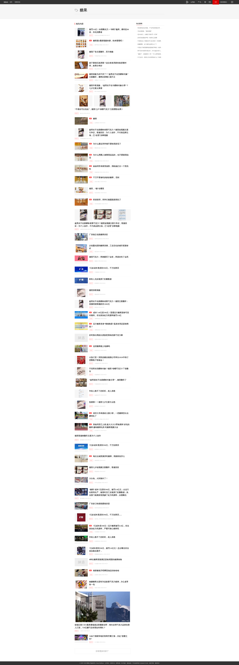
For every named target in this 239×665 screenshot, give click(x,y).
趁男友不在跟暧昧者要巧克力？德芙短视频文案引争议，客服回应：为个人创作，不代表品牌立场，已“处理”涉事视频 (108, 132)
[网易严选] (199, 2)
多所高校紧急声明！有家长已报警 (147, 37)
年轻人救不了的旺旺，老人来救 (102, 391)
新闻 (91, 251)
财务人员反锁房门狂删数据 (100, 279)
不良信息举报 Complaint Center (140, 663)
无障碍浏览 (17, 2)
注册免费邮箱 (223, 2)
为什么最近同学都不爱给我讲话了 (107, 144)
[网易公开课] (193, 2)
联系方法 (112, 663)
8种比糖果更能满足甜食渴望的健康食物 (105, 559)
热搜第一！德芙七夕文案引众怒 (102, 402)
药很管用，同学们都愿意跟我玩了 (107, 200)
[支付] (205, 2)
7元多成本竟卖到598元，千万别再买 (104, 268)
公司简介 (107, 663)
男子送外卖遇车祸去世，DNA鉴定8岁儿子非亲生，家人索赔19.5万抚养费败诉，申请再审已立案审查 (151, 50)
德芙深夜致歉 (94, 290)
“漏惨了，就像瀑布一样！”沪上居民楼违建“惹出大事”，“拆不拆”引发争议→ (151, 54)
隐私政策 (129, 663)
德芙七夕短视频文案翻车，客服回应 (104, 467)
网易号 (91, 35)
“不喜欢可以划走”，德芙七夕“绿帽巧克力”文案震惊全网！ (99, 109)
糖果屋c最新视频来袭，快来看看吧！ (108, 41)
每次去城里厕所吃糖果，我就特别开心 (109, 456)
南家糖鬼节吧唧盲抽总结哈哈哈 (106, 571)
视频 (91, 45)
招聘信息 (118, 663)
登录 (216, 2)
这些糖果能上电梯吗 (101, 346)
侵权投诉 (157, 663)
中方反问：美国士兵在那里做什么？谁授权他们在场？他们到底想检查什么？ (151, 57)
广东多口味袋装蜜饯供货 (99, 504)
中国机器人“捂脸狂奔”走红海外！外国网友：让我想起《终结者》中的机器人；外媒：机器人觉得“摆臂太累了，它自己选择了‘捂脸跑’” (151, 41)
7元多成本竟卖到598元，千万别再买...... (105, 515)
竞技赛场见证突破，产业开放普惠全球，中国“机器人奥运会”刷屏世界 (151, 28)
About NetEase (100, 663)
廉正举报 (151, 663)
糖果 (95, 119)
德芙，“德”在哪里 (96, 189)
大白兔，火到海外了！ (98, 478)
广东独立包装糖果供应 (98, 234)
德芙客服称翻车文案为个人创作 (88, 436)
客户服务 (123, 663)
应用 (11, 2)
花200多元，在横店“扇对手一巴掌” (148, 34)
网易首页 (6, 2)
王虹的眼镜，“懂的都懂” (145, 31)
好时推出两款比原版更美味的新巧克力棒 (106, 335)
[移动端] (187, 2)
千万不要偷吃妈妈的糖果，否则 (106, 177)
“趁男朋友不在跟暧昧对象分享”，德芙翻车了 (108, 380)
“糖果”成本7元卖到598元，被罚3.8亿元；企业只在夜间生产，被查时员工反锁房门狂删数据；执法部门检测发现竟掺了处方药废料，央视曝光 (109, 492)
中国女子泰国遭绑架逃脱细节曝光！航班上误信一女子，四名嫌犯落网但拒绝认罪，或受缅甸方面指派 (151, 47)
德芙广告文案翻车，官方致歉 (101, 52)
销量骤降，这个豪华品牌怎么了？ (147, 44)
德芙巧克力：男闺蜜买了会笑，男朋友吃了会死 (108, 257)
